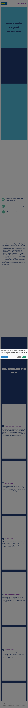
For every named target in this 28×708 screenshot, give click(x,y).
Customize (4, 356)
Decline (19, 356)
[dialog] (14, 354)
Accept (24, 356)
